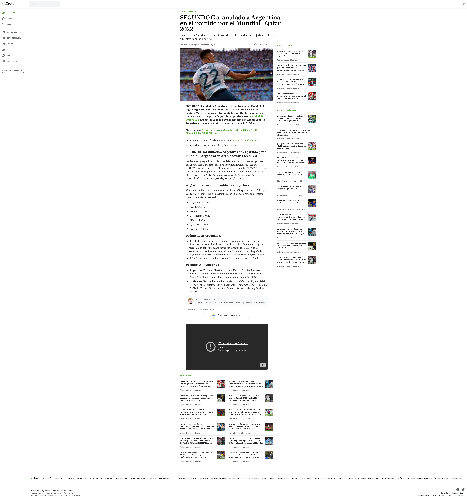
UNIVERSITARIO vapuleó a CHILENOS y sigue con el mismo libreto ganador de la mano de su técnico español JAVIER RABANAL (291, 217)
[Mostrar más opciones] (270, 44)
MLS (317, 478)
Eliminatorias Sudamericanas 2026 (161, 478)
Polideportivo (388, 478)
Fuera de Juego (234, 478)
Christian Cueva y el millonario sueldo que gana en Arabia (290, 201)
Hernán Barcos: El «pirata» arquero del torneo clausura (289, 173)
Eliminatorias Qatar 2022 (134, 478)
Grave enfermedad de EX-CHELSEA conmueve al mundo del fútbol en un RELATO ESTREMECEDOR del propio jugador (244, 454)
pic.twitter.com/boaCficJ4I (246, 139)
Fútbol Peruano (282, 152)
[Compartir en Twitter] (260, 44)
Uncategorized (188, 11)
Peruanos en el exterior (285, 209)
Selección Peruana (424, 478)
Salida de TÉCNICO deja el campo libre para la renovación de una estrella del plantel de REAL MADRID (196, 397)
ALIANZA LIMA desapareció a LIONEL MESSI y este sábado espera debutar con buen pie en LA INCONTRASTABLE (291, 53)
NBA (357, 478)
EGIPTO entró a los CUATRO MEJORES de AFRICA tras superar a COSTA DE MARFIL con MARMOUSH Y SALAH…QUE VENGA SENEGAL (245, 426)
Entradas (181, 478)
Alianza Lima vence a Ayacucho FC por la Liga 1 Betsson (290, 187)
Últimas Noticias (186, 390)
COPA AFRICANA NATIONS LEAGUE (80, 478)
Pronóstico (400, 478)
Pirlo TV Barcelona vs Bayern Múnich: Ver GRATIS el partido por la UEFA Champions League (290, 160)
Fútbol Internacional (251, 478)
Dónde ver (281, 167)
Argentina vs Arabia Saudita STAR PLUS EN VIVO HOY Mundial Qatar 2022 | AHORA (223, 131)
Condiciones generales (422, 495)
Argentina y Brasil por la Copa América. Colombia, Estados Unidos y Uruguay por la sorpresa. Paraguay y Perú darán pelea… (291, 118)
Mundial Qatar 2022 (329, 478)
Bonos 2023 (59, 478)
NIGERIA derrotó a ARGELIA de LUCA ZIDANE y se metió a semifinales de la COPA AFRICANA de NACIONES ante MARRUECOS (196, 440)
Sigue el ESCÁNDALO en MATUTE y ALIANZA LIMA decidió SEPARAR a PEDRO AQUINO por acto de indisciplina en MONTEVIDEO (291, 67)
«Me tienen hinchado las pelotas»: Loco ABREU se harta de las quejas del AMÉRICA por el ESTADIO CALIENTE (197, 454)
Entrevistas (192, 478)
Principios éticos (458, 493)
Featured (213, 478)
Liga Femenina (282, 478)
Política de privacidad (457, 495)
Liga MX (294, 478)
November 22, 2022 (236, 145)
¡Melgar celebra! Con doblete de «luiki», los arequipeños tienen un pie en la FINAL (291, 145)
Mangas (310, 478)
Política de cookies (440, 495)
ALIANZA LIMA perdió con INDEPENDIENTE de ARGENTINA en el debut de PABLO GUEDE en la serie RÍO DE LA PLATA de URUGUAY (197, 426)
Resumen (411, 478)
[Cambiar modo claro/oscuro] (463, 3)
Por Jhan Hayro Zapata (189, 44)
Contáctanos (445, 493)
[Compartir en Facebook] (255, 44)
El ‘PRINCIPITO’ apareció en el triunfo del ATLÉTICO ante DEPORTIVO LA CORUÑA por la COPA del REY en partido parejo (291, 81)
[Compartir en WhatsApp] (265, 44)
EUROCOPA (203, 478)
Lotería (302, 478)
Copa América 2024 (104, 478)
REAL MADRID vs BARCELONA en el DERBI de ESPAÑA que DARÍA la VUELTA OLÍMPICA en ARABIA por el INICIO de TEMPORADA (246, 412)
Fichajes (222, 478)
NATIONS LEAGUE (346, 478)
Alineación (47, 478)
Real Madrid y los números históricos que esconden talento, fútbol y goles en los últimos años (295, 132)
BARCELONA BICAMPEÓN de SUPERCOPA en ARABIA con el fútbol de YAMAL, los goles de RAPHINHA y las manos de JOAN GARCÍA (197, 412)
